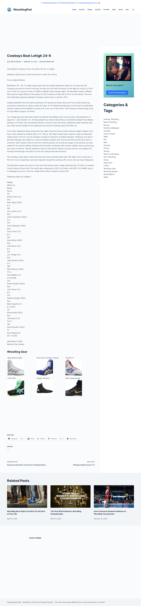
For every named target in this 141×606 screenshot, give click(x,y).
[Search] (133, 9)
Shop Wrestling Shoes (117, 93)
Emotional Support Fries (88, 3)
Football (107, 131)
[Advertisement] (70, 30)
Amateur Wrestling (46, 61)
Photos (82, 9)
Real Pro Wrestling (111, 154)
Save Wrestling (110, 157)
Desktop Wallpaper (111, 128)
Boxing (106, 125)
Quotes (98, 9)
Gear (114, 9)
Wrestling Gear (110, 168)
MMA (106, 136)
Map (127, 9)
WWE (106, 177)
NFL (105, 139)
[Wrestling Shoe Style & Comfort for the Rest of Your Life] (27, 496)
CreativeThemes (46, 602)
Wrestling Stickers (50, 3)
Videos (89, 9)
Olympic (106, 9)
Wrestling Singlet (111, 171)
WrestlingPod (22, 9)
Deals (121, 9)
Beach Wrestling (110, 122)
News (74, 9)
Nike (105, 142)
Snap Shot (108, 163)
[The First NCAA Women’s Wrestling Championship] (70, 496)
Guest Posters (109, 134)
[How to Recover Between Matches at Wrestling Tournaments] (114, 496)
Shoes (106, 160)
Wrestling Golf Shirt (68, 3)
